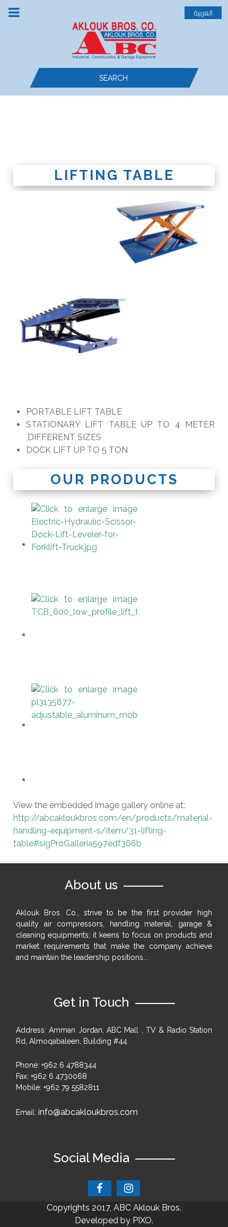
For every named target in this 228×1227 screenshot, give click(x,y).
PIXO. (143, 1220)
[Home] (114, 40)
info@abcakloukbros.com (88, 1112)
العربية (203, 12)
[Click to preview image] (114, 291)
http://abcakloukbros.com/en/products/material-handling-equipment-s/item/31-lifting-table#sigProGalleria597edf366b (113, 830)
